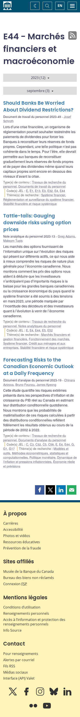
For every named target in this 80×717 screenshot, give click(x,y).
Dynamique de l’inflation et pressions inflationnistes (40, 459)
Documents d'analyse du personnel (42, 440)
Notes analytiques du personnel (39, 326)
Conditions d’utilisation (21, 607)
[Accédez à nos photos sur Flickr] (34, 708)
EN (60, 5)
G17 (12, 448)
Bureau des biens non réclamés (28, 577)
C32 (38, 444)
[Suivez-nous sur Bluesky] (54, 694)
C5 (45, 444)
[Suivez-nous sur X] (13, 694)
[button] (39, 490)
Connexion (15, 584)
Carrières (10, 523)
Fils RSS (9, 666)
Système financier (53, 195)
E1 (31, 191)
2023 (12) (38, 77)
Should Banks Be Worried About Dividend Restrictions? (38, 106)
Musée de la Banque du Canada (28, 571)
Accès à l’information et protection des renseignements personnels (34, 621)
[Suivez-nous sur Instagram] (40, 694)
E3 (44, 191)
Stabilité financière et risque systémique (30, 204)
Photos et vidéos (16, 535)
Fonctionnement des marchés (49, 339)
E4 (56, 191)
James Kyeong (46, 384)
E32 (50, 191)
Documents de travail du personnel (41, 186)
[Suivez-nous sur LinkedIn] (67, 694)
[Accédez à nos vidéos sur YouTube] (47, 708)
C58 (51, 444)
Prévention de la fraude (22, 548)
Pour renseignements (20, 653)
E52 (50, 330)
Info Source (12, 630)
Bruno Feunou (25, 384)
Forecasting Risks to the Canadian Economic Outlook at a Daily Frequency (38, 367)
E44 (62, 191)
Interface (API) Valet (19, 678)
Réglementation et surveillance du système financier (38, 199)
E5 (44, 330)
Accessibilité (13, 529)
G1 (5, 448)
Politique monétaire (42, 457)
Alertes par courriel (18, 659)
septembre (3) (38, 90)
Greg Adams (66, 236)
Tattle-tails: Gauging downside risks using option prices (37, 223)
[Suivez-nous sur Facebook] (27, 694)
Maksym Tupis (13, 240)
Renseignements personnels (26, 613)
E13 (37, 191)
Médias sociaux (15, 672)
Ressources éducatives (21, 542)
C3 (32, 444)
